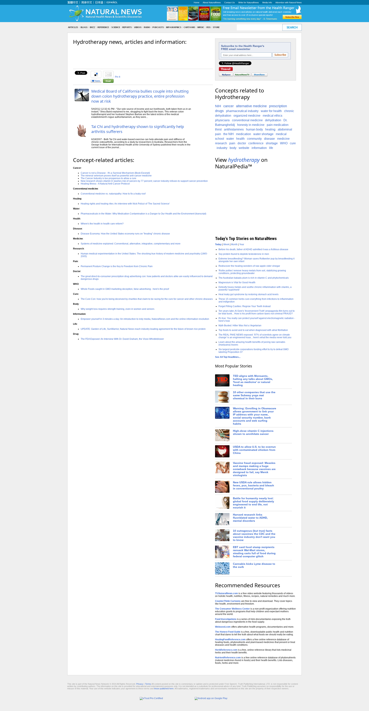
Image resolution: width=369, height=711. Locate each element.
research (221, 143)
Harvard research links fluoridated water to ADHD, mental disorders (250, 517)
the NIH (228, 134)
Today (218, 244)
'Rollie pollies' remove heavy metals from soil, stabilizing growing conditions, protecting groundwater (252, 272)
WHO (284, 143)
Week (226, 244)
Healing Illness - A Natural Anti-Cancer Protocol (105, 183)
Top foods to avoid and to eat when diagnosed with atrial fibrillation (253, 330)
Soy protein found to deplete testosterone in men (244, 254)
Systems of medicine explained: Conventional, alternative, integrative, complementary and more (130, 243)
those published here (164, 688)
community (254, 138)
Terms (148, 684)
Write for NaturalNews (248, 2)
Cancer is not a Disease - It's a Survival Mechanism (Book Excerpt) (115, 173)
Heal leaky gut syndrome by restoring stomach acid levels (248, 294)
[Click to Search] (292, 27)
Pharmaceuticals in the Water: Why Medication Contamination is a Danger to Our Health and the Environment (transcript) (143, 213)
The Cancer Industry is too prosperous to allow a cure (108, 178)
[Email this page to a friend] (108, 82)
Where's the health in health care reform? (102, 223)
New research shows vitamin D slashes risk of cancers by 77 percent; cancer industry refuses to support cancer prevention (144, 181)
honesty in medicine (250, 124)
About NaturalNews (212, 2)
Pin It (117, 77)
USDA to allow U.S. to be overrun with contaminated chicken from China (254, 449)
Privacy (139, 684)
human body (254, 129)
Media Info (267, 2)
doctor (242, 143)
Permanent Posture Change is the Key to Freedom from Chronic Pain (117, 266)
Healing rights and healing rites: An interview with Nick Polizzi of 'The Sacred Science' (125, 203)
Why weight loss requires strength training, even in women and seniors (117, 309)
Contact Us (229, 2)
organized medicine (247, 115)
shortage (272, 143)
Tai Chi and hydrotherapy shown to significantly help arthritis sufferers (137, 129)
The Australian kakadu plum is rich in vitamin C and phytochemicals (254, 278)
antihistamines (234, 129)
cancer (228, 106)
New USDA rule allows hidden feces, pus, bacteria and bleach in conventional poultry (253, 485)
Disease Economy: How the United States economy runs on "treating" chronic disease (125, 233)
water (230, 138)
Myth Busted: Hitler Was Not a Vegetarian (240, 325)
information (259, 148)
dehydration (273, 120)
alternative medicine (251, 106)
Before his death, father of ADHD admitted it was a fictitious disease (253, 249)
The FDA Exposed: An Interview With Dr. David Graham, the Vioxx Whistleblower (122, 339)
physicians (222, 120)
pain (232, 143)
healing (270, 129)
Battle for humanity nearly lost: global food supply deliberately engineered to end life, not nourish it (253, 503)
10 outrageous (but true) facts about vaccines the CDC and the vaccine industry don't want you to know (254, 535)
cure (293, 143)
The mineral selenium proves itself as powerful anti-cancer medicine (116, 175)
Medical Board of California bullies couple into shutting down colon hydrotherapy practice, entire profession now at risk (140, 96)
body (233, 148)
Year (241, 244)
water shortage (263, 134)
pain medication (277, 124)
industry (222, 148)
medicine (283, 138)
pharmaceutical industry (242, 111)
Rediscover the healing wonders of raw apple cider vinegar (249, 266)
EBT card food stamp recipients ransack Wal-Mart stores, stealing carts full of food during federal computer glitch (254, 552)
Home (196, 2)
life (271, 148)
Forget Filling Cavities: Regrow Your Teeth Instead (245, 306)
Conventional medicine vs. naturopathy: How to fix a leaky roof (113, 193)
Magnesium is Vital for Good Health (237, 282)
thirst (218, 129)
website (244, 148)
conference (255, 143)
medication (243, 134)
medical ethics (272, 115)
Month (234, 244)
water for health (271, 111)
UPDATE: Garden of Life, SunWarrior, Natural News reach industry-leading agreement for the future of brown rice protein (143, 329)
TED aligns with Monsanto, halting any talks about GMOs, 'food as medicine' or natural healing (253, 380)
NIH (218, 106)
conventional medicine (247, 120)
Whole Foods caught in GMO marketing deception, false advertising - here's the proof (125, 289)
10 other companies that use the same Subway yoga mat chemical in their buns (254, 395)
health (240, 138)
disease (269, 138)
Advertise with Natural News (288, 2)
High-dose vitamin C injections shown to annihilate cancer (253, 432)
